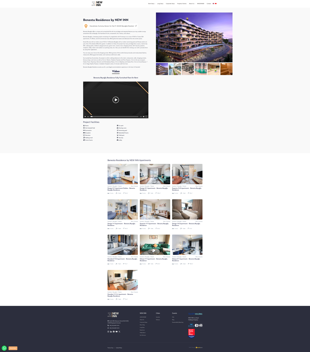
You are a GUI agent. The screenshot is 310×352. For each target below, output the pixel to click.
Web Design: (192, 347)
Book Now (13, 348)
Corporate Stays (143, 322)
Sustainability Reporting (177, 322)
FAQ (173, 317)
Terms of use (110, 347)
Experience (142, 330)
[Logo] (97, 4)
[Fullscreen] (146, 116)
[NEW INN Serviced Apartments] (4, 348)
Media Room (142, 332)
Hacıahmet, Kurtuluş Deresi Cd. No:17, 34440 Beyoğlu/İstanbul (112, 26)
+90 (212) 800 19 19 (114, 325)
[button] (116, 100)
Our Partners (143, 335)
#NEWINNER (143, 317)
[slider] (114, 116)
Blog (173, 319)
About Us (142, 319)
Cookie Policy (119, 347)
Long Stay (142, 327)
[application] (115, 100)
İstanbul (158, 317)
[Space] (113, 314)
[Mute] (144, 116)
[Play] (85, 116)
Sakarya (158, 319)
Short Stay (142, 325)
